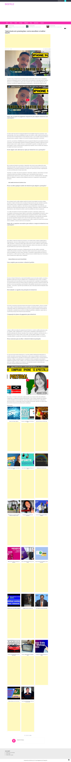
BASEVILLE (9, 4)
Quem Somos (36, 22)
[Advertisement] (35, 14)
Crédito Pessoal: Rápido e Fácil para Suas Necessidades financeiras (16, 27)
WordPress (31, 760)
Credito (16, 22)
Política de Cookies (9, 755)
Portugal (20, 22)
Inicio (7, 22)
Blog (31, 22)
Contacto (42, 22)
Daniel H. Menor (20, 739)
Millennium (26, 22)
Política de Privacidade (10, 752)
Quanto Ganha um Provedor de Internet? (35, 27)
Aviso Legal (8, 753)
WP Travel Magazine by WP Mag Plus (40, 760)
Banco (11, 22)
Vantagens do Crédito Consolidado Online (56, 27)
